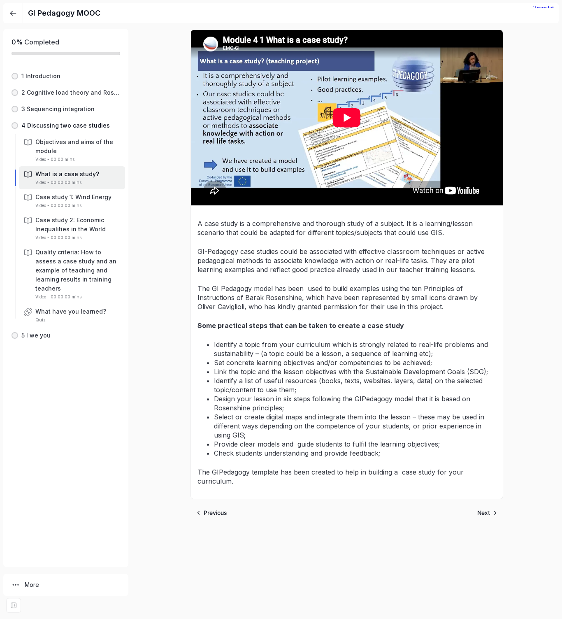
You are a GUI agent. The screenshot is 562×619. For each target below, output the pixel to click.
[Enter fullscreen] (14, 605)
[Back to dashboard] (13, 13)
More (32, 584)
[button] (66, 76)
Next (483, 512)
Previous (215, 512)
